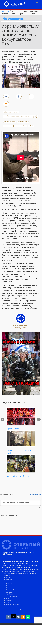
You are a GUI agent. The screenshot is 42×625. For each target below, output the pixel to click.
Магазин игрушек (12, 596)
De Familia (9, 584)
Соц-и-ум (9, 588)
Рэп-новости (10, 586)
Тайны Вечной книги (13, 604)
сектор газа (8, 126)
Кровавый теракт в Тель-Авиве (19, 476)
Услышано (9, 592)
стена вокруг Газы (20, 126)
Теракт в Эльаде (13, 429)
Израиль (16, 112)
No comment (13, 19)
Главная (5, 11)
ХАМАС (31, 126)
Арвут (8, 602)
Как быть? (9, 594)
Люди (8, 578)
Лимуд (8, 600)
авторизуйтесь (35, 494)
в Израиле (7, 112)
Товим (8, 598)
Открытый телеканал (20, 325)
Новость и (9, 582)
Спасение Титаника (13, 590)
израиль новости (9, 121)
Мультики (9, 580)
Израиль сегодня (23, 121)
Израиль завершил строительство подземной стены (22, 116)
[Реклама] (21, 363)
